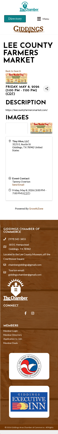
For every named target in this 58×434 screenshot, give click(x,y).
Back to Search (13, 71)
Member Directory (12, 334)
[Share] (46, 88)
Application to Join (12, 338)
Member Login (10, 330)
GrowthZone (36, 208)
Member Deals (10, 343)
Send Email (18, 184)
